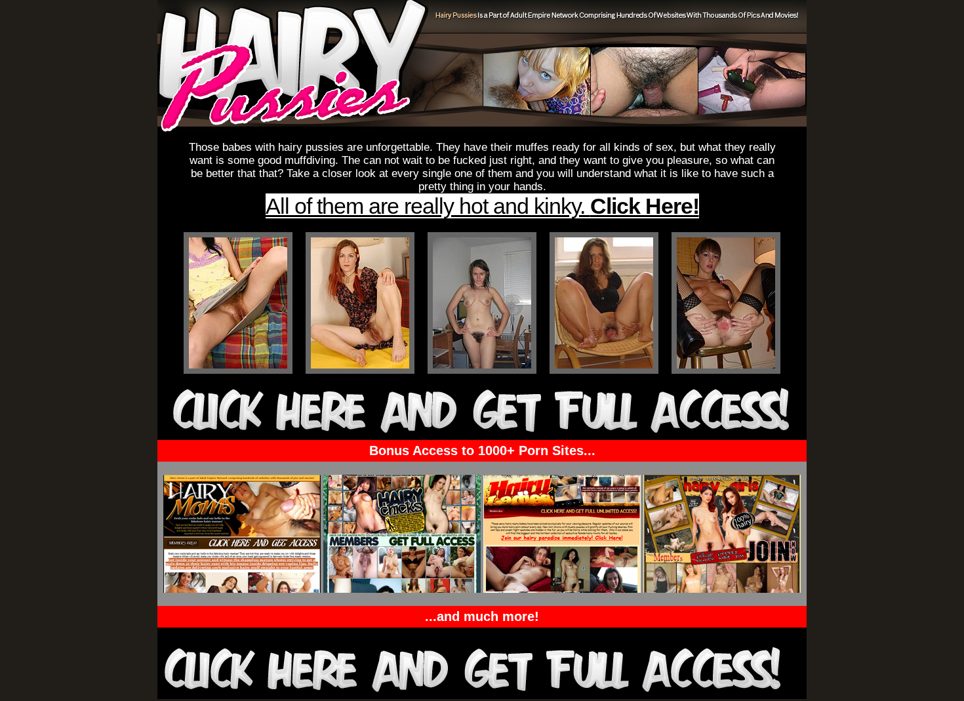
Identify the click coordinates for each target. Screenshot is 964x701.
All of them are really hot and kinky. (482, 205)
